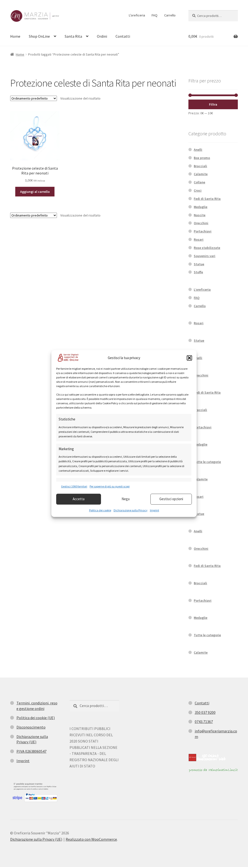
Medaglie (200, 207)
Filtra (213, 104)
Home (15, 36)
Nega (126, 499)
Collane (199, 182)
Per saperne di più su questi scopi (110, 486)
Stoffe (198, 272)
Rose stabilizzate (207, 248)
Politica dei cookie (100, 510)
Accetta (79, 499)
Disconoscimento (31, 727)
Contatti (123, 36)
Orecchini (201, 223)
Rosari (198, 239)
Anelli (198, 149)
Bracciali (200, 166)
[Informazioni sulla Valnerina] (213, 770)
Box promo (202, 158)
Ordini (102, 36)
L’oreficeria (137, 15)
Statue (199, 264)
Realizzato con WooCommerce (91, 839)
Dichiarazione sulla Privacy (130, 510)
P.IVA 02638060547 (31, 751)
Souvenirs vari (204, 256)
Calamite (201, 174)
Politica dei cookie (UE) (35, 717)
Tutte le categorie (207, 462)
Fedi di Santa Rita (207, 198)
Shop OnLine (39, 36)
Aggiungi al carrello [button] (35, 191)
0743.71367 (204, 721)
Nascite (199, 215)
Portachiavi (202, 231)
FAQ (154, 15)
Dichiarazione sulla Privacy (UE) (36, 839)
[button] (189, 357)
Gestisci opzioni (171, 499)
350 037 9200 (205, 712)
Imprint (154, 510)
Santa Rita (73, 36)
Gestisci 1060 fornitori (74, 486)
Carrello (170, 15)
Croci (198, 190)
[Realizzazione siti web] (207, 757)
